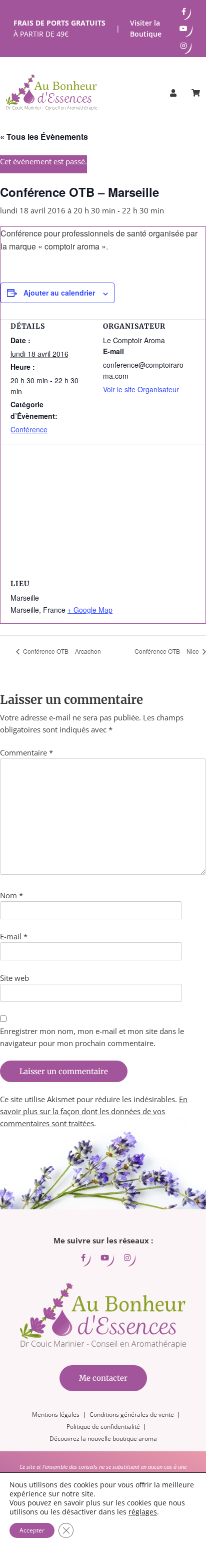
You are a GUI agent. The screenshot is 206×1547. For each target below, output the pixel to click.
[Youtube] (183, 28)
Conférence (29, 429)
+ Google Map (90, 610)
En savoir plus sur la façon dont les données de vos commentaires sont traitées (94, 1111)
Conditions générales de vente (132, 1414)
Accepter (32, 1530)
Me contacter (103, 1378)
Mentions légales (56, 1414)
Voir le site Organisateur (141, 389)
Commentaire (26, 752)
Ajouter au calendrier (59, 293)
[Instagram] (184, 45)
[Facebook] (183, 11)
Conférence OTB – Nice (167, 651)
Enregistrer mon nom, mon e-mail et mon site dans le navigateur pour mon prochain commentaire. (92, 1037)
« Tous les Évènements (44, 136)
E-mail (14, 936)
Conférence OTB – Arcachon (61, 651)
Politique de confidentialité (103, 1426)
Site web (14, 978)
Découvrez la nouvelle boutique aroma (103, 1438)
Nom (11, 895)
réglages (142, 1511)
